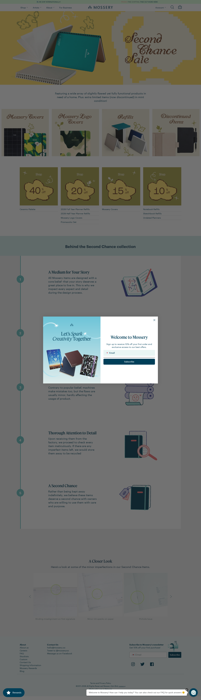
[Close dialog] (154, 320)
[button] (193, 692)
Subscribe (129, 361)
